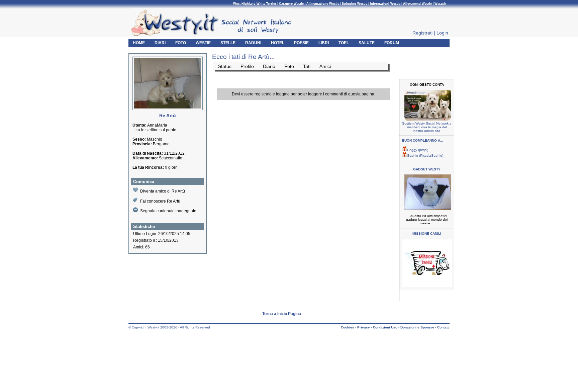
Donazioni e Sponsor (417, 327)
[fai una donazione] (427, 120)
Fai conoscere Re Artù (160, 201)
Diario (269, 66)
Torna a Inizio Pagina (281, 313)
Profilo (247, 66)
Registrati (422, 32)
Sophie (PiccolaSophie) (425, 155)
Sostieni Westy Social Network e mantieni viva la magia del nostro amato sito (427, 127)
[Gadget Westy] (427, 208)
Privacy (363, 327)
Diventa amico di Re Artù (162, 191)
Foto (289, 66)
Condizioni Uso (385, 327)
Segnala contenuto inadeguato (168, 211)
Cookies (347, 327)
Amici (325, 66)
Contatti (443, 327)
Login (442, 32)
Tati (306, 66)
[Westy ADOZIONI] (427, 286)
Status (224, 66)
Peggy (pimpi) (417, 150)
